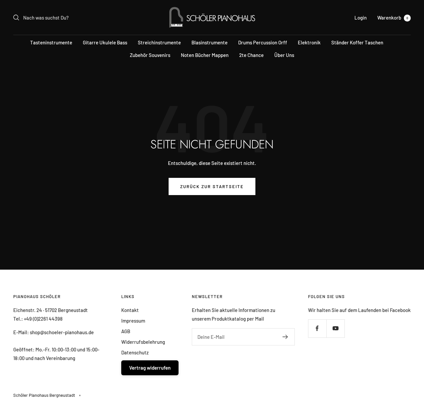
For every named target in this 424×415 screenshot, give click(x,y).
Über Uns (284, 55)
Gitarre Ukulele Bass (105, 42)
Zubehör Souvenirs (150, 55)
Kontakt (130, 310)
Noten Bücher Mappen (205, 55)
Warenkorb (392, 18)
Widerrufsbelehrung (143, 342)
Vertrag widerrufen (150, 368)
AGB (125, 331)
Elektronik (309, 42)
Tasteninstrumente (51, 42)
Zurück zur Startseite (212, 186)
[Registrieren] (285, 337)
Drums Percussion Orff (262, 42)
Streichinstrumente (159, 42)
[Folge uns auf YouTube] (335, 328)
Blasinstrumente (209, 42)
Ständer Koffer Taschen (357, 42)
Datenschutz (135, 352)
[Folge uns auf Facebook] (317, 328)
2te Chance (251, 55)
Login (360, 18)
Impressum (133, 321)
